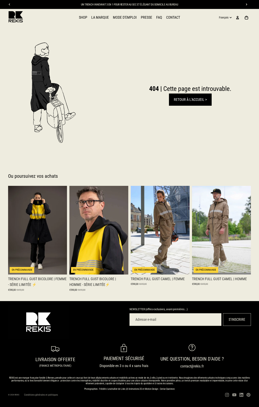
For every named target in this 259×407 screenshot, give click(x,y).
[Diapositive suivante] (246, 4)
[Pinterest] (248, 394)
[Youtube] (234, 394)
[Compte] (237, 17)
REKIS (17, 395)
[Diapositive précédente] (9, 4)
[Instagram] (227, 394)
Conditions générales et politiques (41, 394)
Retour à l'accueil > (190, 99)
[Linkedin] (241, 394)
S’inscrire (237, 319)
